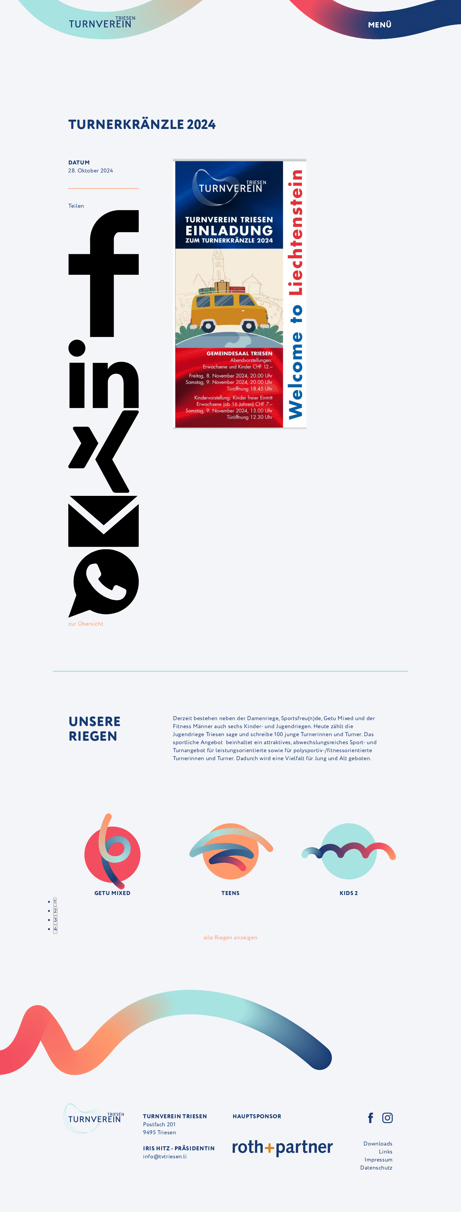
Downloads (378, 1143)
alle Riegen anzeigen (231, 937)
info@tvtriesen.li (165, 1156)
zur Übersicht (85, 623)
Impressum (378, 1159)
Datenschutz (376, 1167)
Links (386, 1151)
